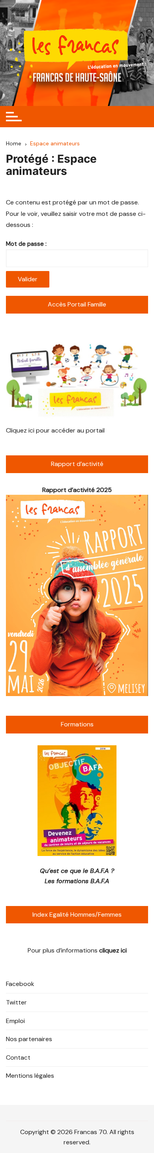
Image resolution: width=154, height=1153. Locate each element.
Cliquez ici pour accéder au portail (55, 430)
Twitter (16, 1002)
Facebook (20, 984)
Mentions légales (30, 1075)
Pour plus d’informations (77, 950)
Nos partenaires (29, 1039)
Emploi (15, 1021)
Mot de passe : (26, 244)
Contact (18, 1057)
